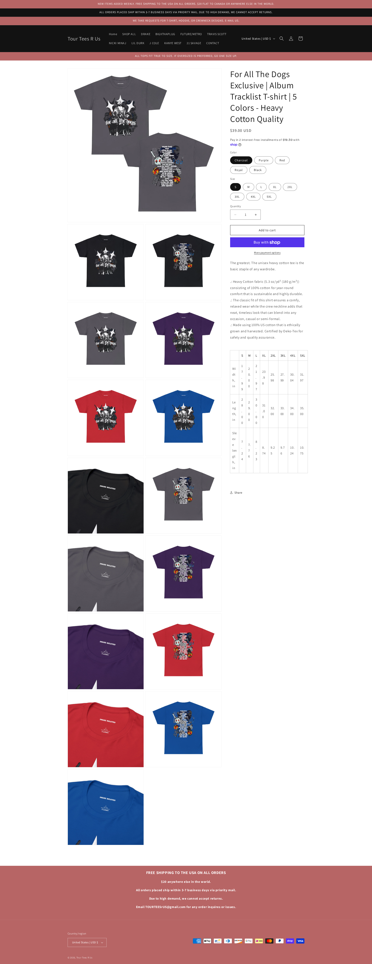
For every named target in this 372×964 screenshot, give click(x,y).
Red (282, 160)
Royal (239, 170)
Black (258, 170)
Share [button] (238, 492)
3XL (237, 197)
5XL (269, 197)
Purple (264, 160)
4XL (253, 197)
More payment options (267, 252)
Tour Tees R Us (84, 957)
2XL (290, 187)
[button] (281, 38)
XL (275, 187)
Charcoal (241, 160)
